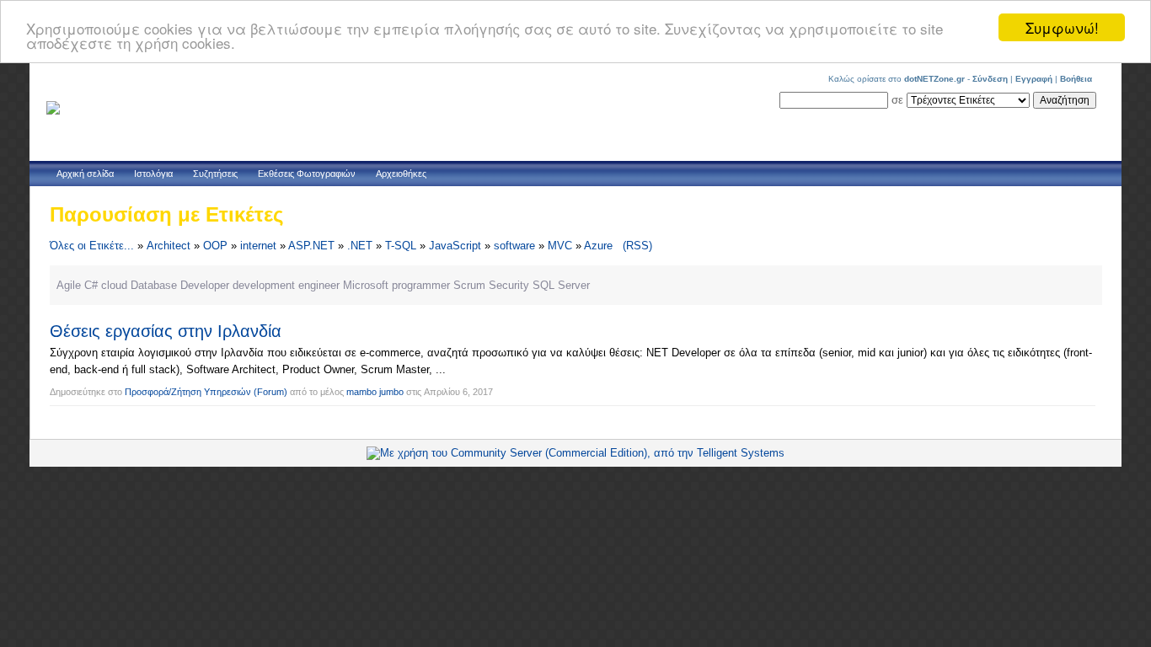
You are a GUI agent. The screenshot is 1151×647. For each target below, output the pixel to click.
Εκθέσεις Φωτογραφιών (307, 173)
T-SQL (400, 245)
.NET (359, 245)
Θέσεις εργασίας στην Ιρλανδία (165, 331)
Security (509, 285)
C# (91, 285)
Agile (68, 285)
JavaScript (455, 245)
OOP (215, 245)
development (264, 285)
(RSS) (637, 245)
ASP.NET (311, 245)
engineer (319, 285)
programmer (421, 285)
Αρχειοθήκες (401, 173)
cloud (114, 285)
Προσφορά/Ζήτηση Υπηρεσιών (188, 392)
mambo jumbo (375, 392)
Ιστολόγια (153, 173)
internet (258, 245)
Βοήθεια (1076, 78)
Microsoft (365, 285)
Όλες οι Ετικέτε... (92, 245)
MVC (560, 245)
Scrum (469, 285)
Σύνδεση (990, 78)
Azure (598, 245)
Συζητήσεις (215, 173)
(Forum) (270, 392)
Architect (168, 245)
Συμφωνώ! (1062, 27)
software (514, 245)
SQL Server (561, 285)
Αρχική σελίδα (85, 173)
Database (154, 285)
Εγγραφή (1033, 78)
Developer (204, 285)
